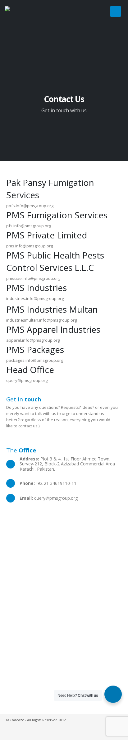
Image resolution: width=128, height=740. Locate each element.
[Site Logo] (20, 21)
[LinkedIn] (101, 11)
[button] (115, 11)
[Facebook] (80, 11)
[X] (91, 11)
